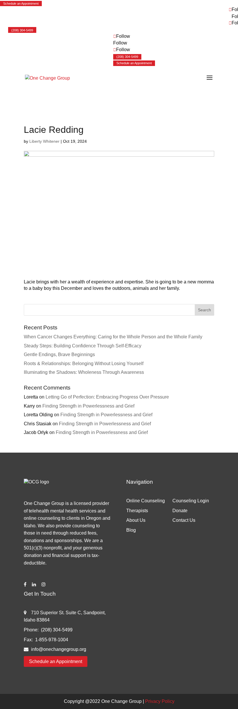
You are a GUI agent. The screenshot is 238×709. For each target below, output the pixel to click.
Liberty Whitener (44, 141)
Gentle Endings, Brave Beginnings (59, 354)
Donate (179, 510)
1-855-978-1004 (51, 639)
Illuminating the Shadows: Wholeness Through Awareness (84, 372)
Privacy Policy (159, 701)
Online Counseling (145, 500)
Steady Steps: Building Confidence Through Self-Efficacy (82, 345)
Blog (131, 530)
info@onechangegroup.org (58, 649)
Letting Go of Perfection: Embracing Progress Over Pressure (107, 396)
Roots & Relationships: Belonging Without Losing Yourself (83, 363)
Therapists (137, 510)
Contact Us (183, 520)
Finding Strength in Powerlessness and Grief (88, 405)
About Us (135, 520)
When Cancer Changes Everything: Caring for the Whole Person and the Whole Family (113, 336)
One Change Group (121, 701)
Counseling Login (190, 500)
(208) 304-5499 (22, 30)
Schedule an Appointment (21, 3)
